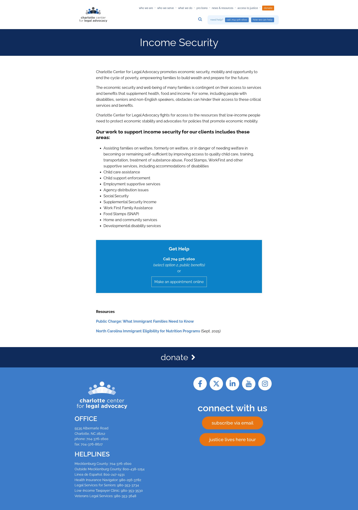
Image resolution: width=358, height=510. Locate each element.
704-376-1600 (97, 439)
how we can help (262, 19)
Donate (268, 8)
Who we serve (165, 8)
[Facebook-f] (200, 383)
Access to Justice (248, 8)
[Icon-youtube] (248, 383)
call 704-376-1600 (237, 19)
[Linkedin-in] (232, 383)
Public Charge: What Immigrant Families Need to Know (145, 321)
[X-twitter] (216, 383)
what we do (185, 8)
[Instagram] (265, 383)
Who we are (146, 8)
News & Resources (222, 8)
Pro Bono (202, 8)
